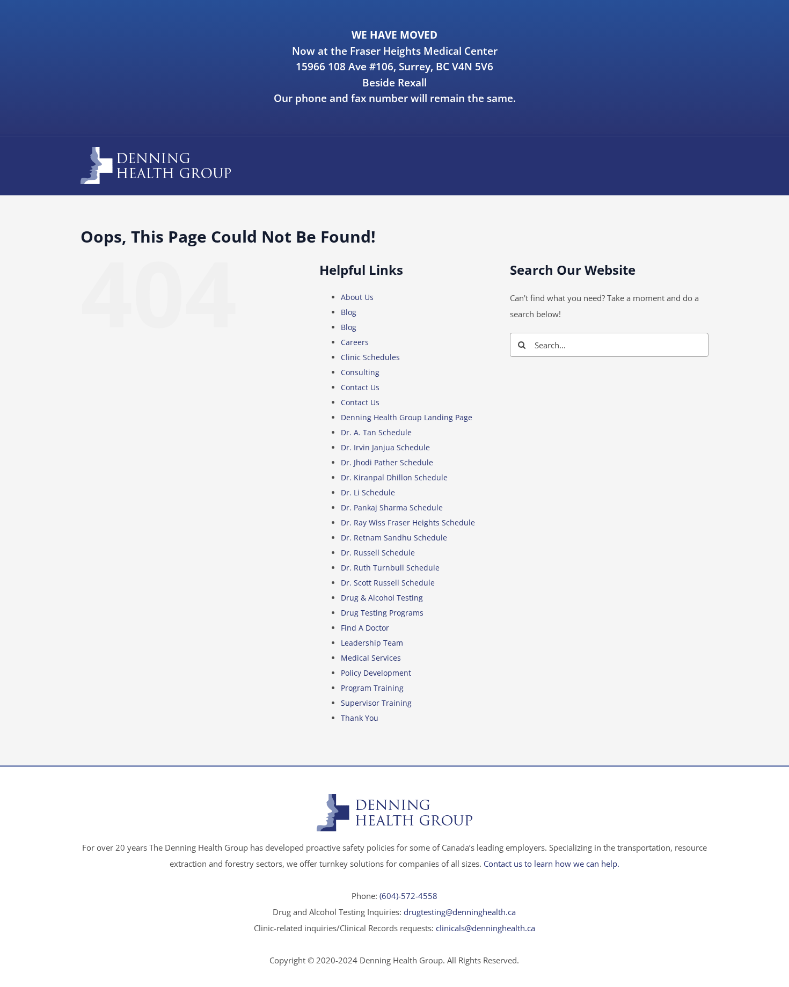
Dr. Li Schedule (368, 492)
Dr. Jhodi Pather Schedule (387, 462)
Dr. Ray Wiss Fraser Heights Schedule (408, 522)
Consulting (360, 372)
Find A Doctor (365, 628)
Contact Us (360, 387)
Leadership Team (372, 643)
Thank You (359, 718)
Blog (348, 312)
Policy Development (376, 673)
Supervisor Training (376, 703)
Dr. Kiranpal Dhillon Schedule (394, 477)
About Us (357, 297)
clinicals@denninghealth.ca (485, 928)
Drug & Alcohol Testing (382, 598)
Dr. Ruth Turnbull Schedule (390, 567)
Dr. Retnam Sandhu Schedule (394, 537)
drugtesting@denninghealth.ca (460, 911)
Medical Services (371, 658)
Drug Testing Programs (382, 613)
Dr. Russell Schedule (378, 552)
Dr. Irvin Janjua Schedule (385, 447)
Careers (355, 342)
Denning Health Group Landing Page (406, 417)
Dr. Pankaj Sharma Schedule (392, 507)
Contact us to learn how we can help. (551, 863)
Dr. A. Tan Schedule (376, 432)
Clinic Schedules (370, 357)
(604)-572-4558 (408, 895)
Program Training (372, 688)
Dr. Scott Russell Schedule (388, 582)
